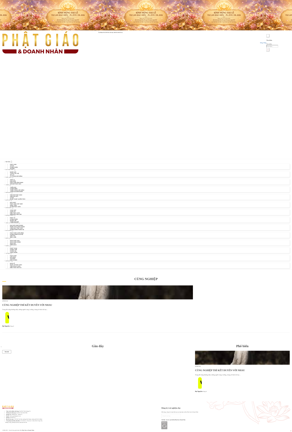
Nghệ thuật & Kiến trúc (17, 199)
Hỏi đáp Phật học (15, 183)
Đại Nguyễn (5, 326)
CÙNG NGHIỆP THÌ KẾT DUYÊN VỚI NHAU (27, 305)
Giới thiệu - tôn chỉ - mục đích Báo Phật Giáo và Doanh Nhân (173, 419)
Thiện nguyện (14, 222)
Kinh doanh (13, 260)
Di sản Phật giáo (15, 206)
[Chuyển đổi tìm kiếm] (267, 35)
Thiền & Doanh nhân (16, 191)
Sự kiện (12, 168)
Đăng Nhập (263, 43)
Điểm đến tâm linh (16, 214)
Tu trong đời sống (16, 176)
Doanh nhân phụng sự (17, 229)
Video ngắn (13, 252)
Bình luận (13, 237)
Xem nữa (7, 351)
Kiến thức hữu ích (15, 267)
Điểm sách (13, 244)
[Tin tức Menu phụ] (11, 162)
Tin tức (7, 161)
